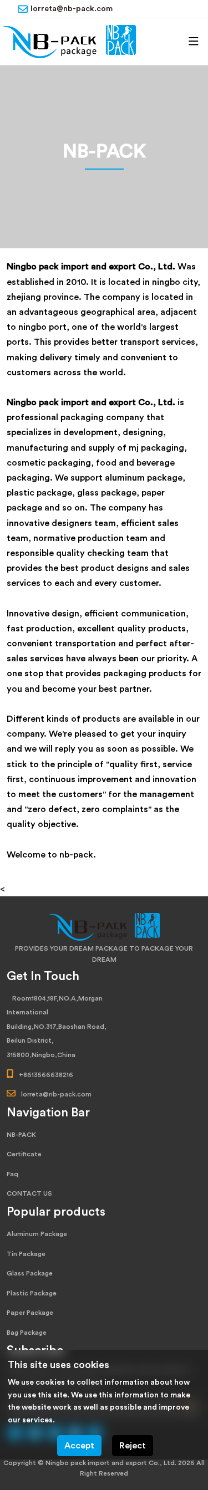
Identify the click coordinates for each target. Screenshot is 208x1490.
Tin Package (26, 1254)
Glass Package (30, 1273)
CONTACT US (29, 1193)
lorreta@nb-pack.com (72, 9)
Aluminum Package (37, 1234)
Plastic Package (32, 1293)
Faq (12, 1174)
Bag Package (27, 1332)
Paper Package (30, 1312)
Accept (79, 1445)
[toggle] (193, 41)
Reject (132, 1445)
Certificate (24, 1154)
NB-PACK (21, 1134)
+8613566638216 (46, 1074)
